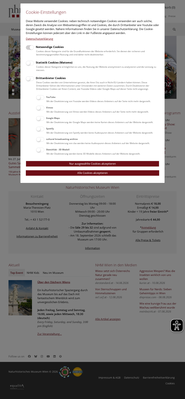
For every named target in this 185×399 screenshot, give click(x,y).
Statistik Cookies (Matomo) (54, 62)
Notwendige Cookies (50, 47)
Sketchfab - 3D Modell (58, 149)
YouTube (50, 97)
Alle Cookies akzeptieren (92, 173)
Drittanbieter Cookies (51, 78)
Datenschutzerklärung (39, 39)
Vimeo (49, 107)
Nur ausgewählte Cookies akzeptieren (92, 163)
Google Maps (53, 118)
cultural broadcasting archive (62, 139)
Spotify (50, 128)
